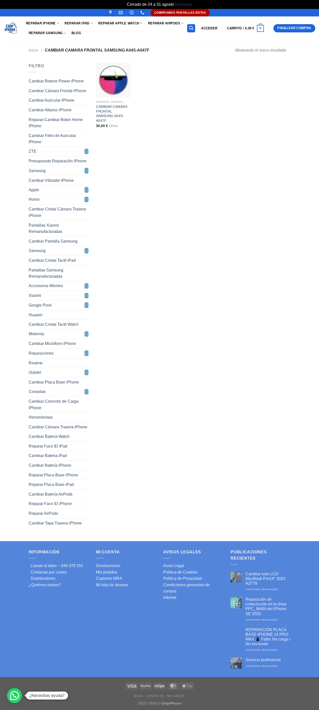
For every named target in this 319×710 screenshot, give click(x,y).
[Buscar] (191, 28)
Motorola (36, 334)
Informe (169, 597)
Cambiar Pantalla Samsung (53, 241)
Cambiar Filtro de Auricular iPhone (52, 138)
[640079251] (143, 12)
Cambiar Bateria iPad (48, 455)
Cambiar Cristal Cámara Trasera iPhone (57, 212)
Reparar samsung (46, 33)
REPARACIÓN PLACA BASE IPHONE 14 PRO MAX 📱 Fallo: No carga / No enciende (267, 637)
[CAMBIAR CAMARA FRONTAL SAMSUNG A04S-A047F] (113, 80)
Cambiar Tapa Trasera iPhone (55, 523)
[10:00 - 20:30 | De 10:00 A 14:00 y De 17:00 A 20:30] (132, 12)
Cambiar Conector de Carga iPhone (54, 404)
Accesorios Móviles (46, 286)
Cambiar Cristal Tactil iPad (52, 260)
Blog (76, 33)
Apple (34, 190)
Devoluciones (108, 566)
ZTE (32, 151)
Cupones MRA (109, 578)
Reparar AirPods (164, 23)
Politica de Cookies (180, 572)
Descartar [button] (183, 4)
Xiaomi (35, 295)
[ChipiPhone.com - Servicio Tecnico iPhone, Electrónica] (11, 28)
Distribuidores (42, 578)
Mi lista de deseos (112, 585)
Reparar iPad (77, 23)
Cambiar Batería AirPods (51, 494)
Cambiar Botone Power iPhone (56, 81)
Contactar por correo (48, 572)
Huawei (35, 315)
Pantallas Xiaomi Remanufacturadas (45, 228)
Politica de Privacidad (182, 578)
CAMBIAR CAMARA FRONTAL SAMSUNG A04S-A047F (111, 114)
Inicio (33, 50)
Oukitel (35, 372)
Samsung (37, 171)
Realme (36, 363)
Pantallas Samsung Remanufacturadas (46, 273)
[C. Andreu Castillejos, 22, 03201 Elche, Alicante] (111, 12)
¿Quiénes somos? (45, 585)
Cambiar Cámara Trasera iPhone (58, 427)
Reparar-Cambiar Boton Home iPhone (56, 122)
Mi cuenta (176, 696)
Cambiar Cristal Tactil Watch (54, 324)
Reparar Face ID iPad (48, 446)
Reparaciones (41, 353)
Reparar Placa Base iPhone (53, 475)
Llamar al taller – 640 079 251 (56, 566)
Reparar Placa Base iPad (51, 484)
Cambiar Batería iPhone (50, 465)
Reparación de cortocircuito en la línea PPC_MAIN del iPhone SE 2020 (265, 606)
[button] (14, 695)
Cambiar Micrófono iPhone (52, 343)
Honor (34, 199)
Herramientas (41, 417)
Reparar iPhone (41, 23)
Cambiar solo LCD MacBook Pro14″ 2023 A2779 (265, 578)
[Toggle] (86, 151)
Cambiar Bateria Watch (49, 436)
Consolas (37, 391)
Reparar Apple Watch (118, 23)
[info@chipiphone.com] (121, 12)
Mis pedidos (106, 572)
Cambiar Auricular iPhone (51, 100)
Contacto (155, 696)
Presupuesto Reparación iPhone (57, 161)
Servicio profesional (263, 660)
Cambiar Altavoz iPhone (50, 110)
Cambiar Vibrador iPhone (51, 180)
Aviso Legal (173, 566)
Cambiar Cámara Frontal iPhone (57, 90)
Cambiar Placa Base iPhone (54, 382)
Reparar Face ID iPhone (50, 504)
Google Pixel (40, 305)
